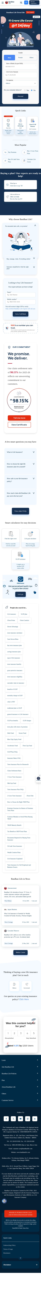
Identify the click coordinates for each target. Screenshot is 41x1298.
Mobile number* (12, 299)
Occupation (9, 80)
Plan (3, 1080)
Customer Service (7, 1100)
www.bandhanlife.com (23, 1152)
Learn (4, 1060)
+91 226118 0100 (15, 1141)
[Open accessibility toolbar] (38, 779)
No (34, 90)
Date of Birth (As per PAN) (14, 63)
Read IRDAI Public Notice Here (20, 1228)
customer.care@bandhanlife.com (22, 1148)
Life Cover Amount (12, 72)
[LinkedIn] (34, 1118)
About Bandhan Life (8, 1087)
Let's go (20, 594)
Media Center (20, 952)
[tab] (11, 614)
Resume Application (33, 2)
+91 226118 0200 (29, 1141)
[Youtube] (20, 1118)
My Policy (25, 2)
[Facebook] (6, 1118)
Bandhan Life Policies (9, 1073)
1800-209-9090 (16, 1145)
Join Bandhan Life (8, 1067)
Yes (27, 90)
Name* (9, 292)
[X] (13, 1118)
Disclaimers (6, 1253)
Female (20, 57)
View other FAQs (20, 511)
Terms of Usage (8, 1249)
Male (9, 58)
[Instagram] (27, 1118)
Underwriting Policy (9, 1245)
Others (31, 57)
